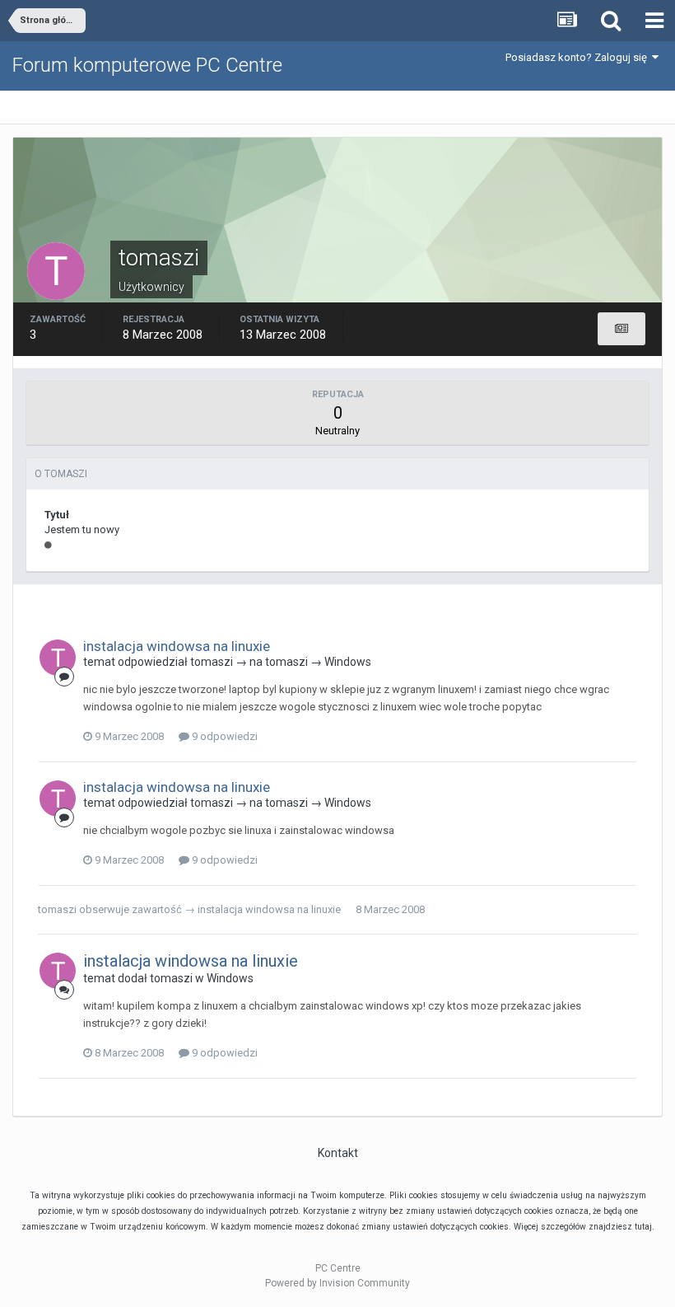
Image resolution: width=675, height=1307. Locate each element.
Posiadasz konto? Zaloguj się (578, 57)
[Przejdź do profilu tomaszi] (58, 657)
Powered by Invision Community (337, 1283)
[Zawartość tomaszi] (621, 328)
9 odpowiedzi (223, 736)
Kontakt (338, 1152)
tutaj (643, 1226)
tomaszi (211, 661)
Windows (347, 661)
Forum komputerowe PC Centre (147, 65)
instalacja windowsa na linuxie (176, 646)
